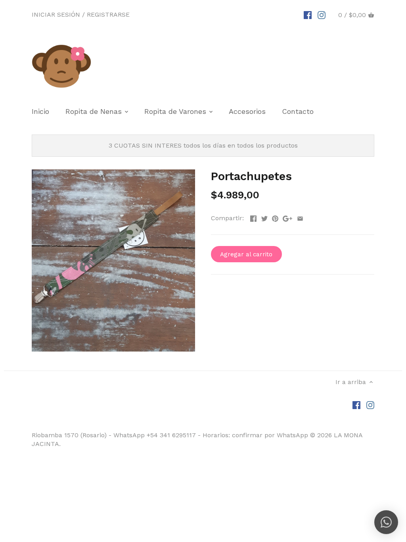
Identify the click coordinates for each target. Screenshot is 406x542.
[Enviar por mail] (300, 217)
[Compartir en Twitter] (264, 217)
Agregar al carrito (246, 254)
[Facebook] (308, 14)
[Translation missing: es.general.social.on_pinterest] (275, 217)
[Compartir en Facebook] (253, 217)
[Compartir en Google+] (287, 217)
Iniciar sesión (56, 14)
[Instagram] (322, 14)
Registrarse (108, 14)
